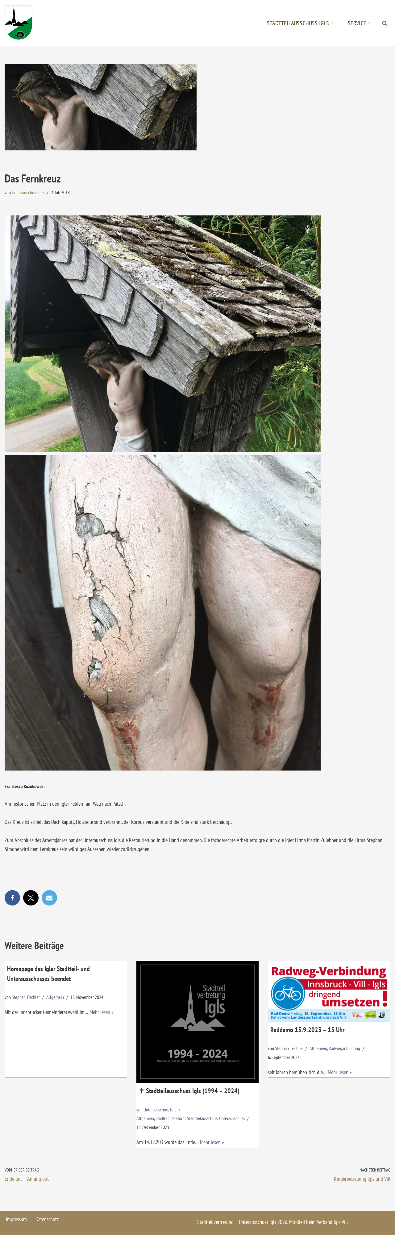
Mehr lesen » (101, 1012)
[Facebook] (12, 898)
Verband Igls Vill (332, 1221)
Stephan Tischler (26, 997)
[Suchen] (384, 23)
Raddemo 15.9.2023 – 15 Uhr (307, 1029)
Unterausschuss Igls (28, 192)
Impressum (16, 1219)
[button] (332, 23)
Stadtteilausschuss (202, 1118)
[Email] (49, 898)
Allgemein (55, 997)
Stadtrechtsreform (170, 1118)
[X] (31, 898)
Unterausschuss (232, 1118)
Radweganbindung (344, 1048)
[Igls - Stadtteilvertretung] (18, 23)
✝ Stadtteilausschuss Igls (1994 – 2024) (189, 1090)
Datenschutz (47, 1219)
